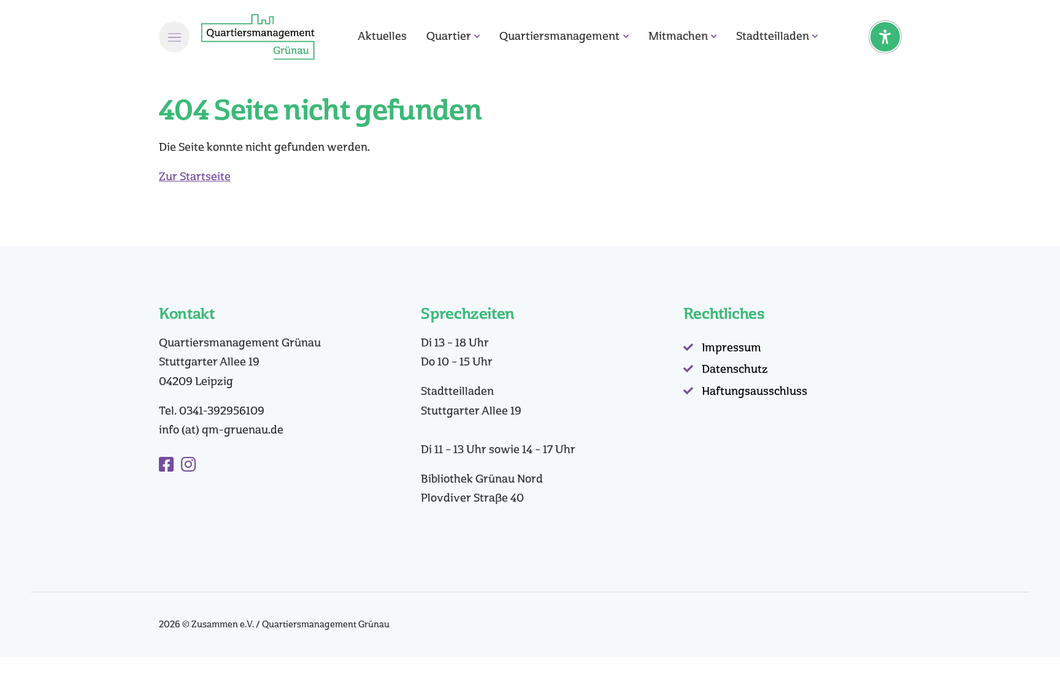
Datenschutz (735, 369)
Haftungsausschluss (754, 391)
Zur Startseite (195, 176)
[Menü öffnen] (174, 36)
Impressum (731, 347)
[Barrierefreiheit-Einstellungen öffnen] (885, 37)
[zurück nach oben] (1017, 654)
